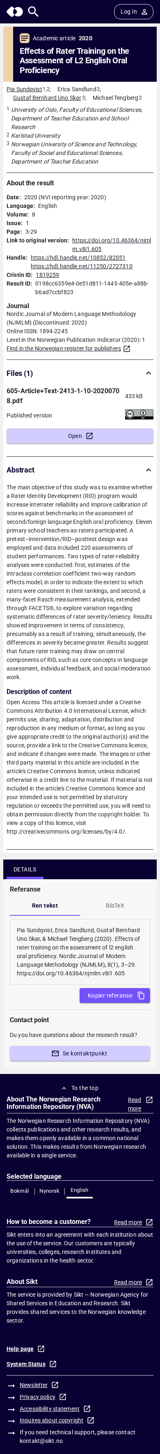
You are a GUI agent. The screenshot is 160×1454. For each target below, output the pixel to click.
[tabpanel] (80, 952)
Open (75, 436)
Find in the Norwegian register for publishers (64, 348)
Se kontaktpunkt (85, 1053)
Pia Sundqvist (24, 89)
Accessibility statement (50, 1409)
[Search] (33, 11)
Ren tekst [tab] (45, 905)
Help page (20, 1349)
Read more (135, 1104)
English (80, 1190)
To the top (84, 1088)
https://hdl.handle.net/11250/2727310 (82, 266)
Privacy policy (37, 1397)
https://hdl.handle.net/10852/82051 (78, 257)
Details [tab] (25, 869)
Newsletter (34, 1385)
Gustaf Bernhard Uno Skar (47, 97)
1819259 (47, 275)
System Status (26, 1364)
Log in (129, 11)
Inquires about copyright (51, 1420)
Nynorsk (49, 1191)
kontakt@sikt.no (41, 1441)
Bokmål (19, 1191)
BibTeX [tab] (115, 905)
